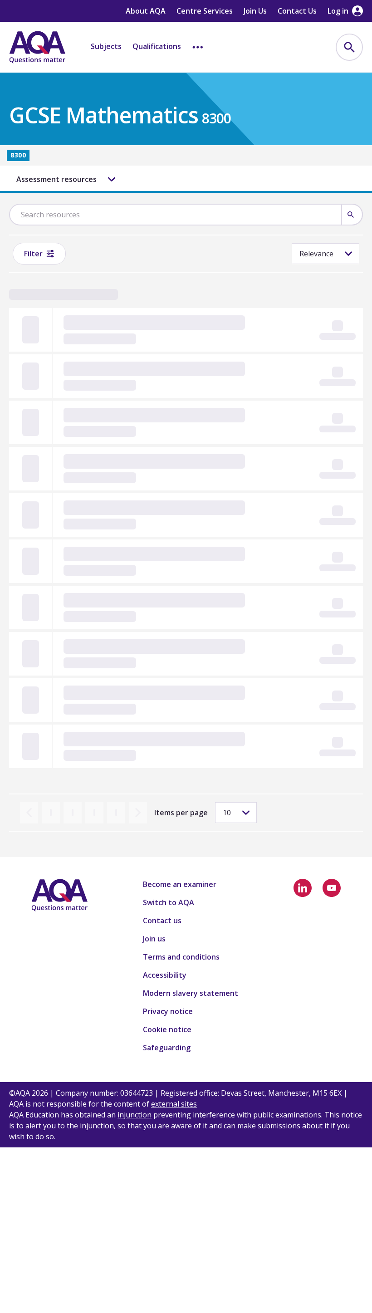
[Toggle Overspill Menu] (198, 47)
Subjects (106, 46)
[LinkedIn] (303, 888)
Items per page (181, 813)
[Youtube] (332, 888)
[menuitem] (349, 47)
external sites (174, 1104)
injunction (134, 1115)
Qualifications (156, 46)
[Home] (37, 47)
